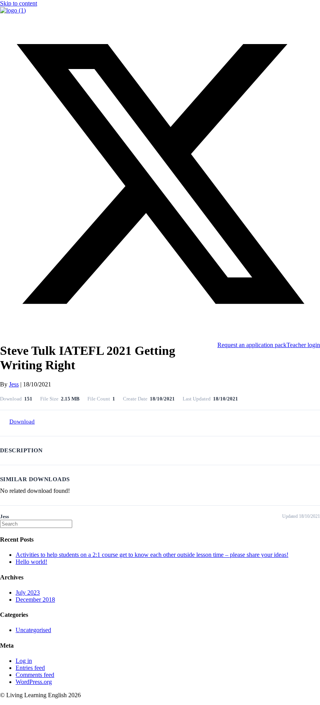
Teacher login (303, 345)
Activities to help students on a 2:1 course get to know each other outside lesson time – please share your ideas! (152, 554)
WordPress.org (34, 681)
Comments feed (35, 674)
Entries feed (30, 667)
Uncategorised (33, 630)
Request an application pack (251, 345)
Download (22, 421)
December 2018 (35, 599)
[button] (160, 331)
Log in (24, 660)
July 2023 (28, 592)
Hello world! (31, 561)
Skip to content (18, 3)
